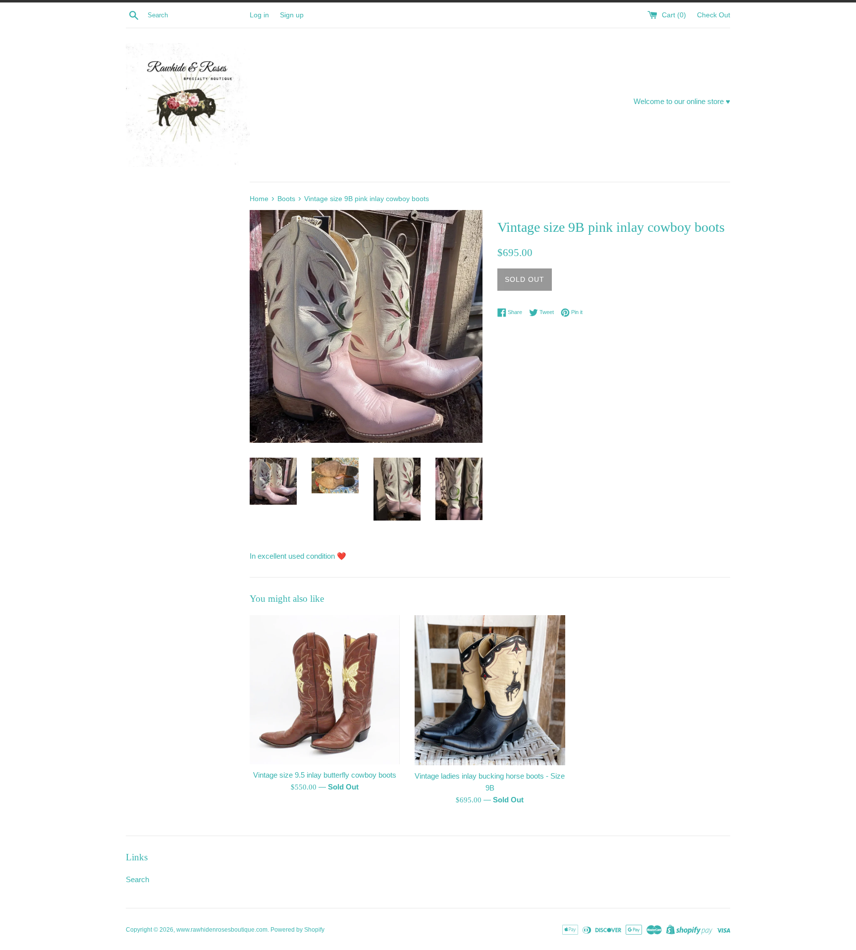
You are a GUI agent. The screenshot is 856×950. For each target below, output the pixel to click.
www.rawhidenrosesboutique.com (222, 929)
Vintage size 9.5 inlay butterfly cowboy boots (324, 775)
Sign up (292, 15)
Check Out (713, 15)
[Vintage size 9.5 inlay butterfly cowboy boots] (325, 689)
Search (137, 879)
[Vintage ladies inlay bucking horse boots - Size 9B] (490, 690)
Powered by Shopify (297, 929)
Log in (259, 15)
